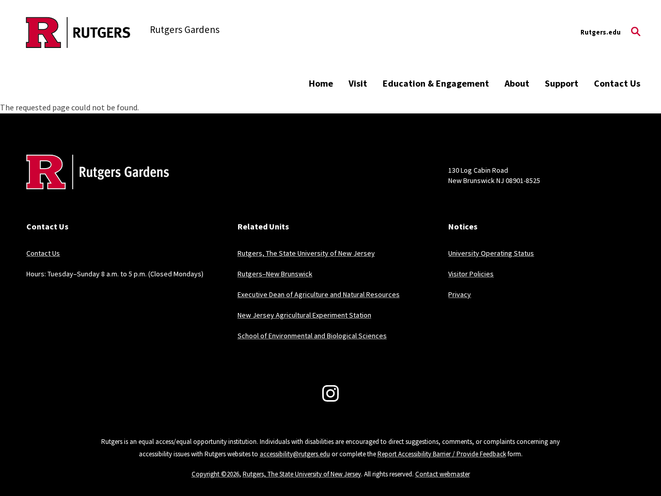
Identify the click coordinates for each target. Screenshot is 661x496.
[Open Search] (635, 32)
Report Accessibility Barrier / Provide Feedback (441, 454)
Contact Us (617, 83)
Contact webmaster (442, 474)
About (517, 83)
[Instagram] (330, 393)
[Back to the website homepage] (78, 32)
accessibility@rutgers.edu (295, 454)
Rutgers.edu (600, 32)
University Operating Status (491, 253)
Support (561, 83)
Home (321, 83)
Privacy (459, 294)
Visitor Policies (471, 273)
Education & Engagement (436, 83)
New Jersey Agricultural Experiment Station (304, 315)
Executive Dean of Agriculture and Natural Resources (319, 294)
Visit (358, 83)
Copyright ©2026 (215, 474)
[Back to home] (94, 188)
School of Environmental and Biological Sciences (312, 335)
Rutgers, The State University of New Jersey (306, 253)
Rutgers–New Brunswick (275, 273)
